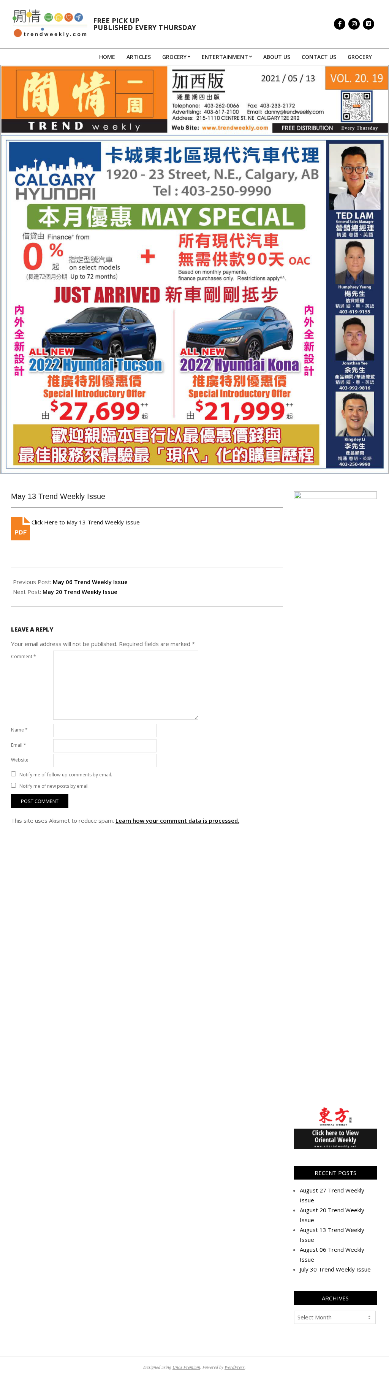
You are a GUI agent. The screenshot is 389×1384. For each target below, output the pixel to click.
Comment (23, 656)
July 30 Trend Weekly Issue (335, 1269)
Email (18, 745)
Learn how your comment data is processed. (177, 820)
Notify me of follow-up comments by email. (65, 774)
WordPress (235, 1367)
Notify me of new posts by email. (54, 786)
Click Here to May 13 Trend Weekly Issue (85, 522)
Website (19, 760)
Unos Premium (186, 1367)
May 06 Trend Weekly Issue (90, 582)
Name (19, 730)
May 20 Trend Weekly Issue (80, 591)
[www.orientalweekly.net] (335, 1110)
